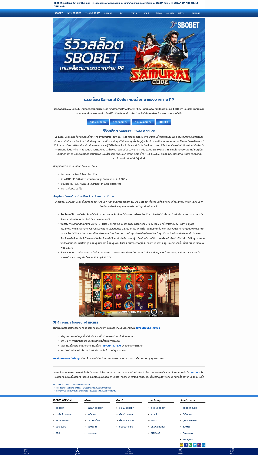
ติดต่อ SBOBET (158, 408)
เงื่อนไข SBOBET (127, 414)
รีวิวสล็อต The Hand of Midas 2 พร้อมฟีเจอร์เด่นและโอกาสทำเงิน (83, 387)
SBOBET (58, 13)
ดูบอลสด (196, 13)
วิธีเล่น (159, 13)
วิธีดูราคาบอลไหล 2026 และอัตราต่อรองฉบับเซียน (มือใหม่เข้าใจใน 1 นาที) (86, 390)
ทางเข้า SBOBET (92, 13)
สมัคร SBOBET (74, 13)
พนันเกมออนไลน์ (143, 122)
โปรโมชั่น (170, 13)
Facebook (188, 433)
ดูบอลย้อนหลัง (189, 420)
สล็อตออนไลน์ (120, 122)
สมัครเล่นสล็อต (98, 122)
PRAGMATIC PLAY (111, 345)
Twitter (186, 426)
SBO (58, 433)
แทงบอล (108, 13)
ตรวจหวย (92, 433)
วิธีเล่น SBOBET (126, 408)
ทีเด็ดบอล (187, 414)
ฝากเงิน (154, 414)
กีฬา (121, 13)
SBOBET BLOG (190, 408)
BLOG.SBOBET (158, 426)
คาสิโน (134, 13)
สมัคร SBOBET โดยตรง (147, 328)
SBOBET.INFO (126, 426)
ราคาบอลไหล (93, 420)
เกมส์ (146, 13)
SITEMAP (155, 433)
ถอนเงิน (154, 420)
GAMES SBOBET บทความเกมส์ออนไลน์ (73, 384)
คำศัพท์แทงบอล (126, 420)
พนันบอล (91, 414)
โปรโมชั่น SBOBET (64, 414)
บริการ (181, 13)
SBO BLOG (61, 426)
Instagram (188, 439)
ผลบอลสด (92, 426)
